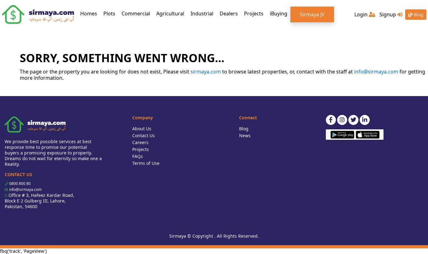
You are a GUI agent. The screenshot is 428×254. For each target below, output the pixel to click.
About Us (141, 129)
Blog (418, 15)
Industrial (202, 13)
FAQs (137, 156)
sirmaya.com (206, 71)
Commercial (136, 13)
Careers (140, 142)
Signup (388, 14)
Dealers (229, 13)
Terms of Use (145, 163)
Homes (90, 13)
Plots (109, 13)
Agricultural (170, 13)
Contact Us (143, 135)
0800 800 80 (20, 183)
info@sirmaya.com (376, 71)
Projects (254, 13)
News (245, 135)
